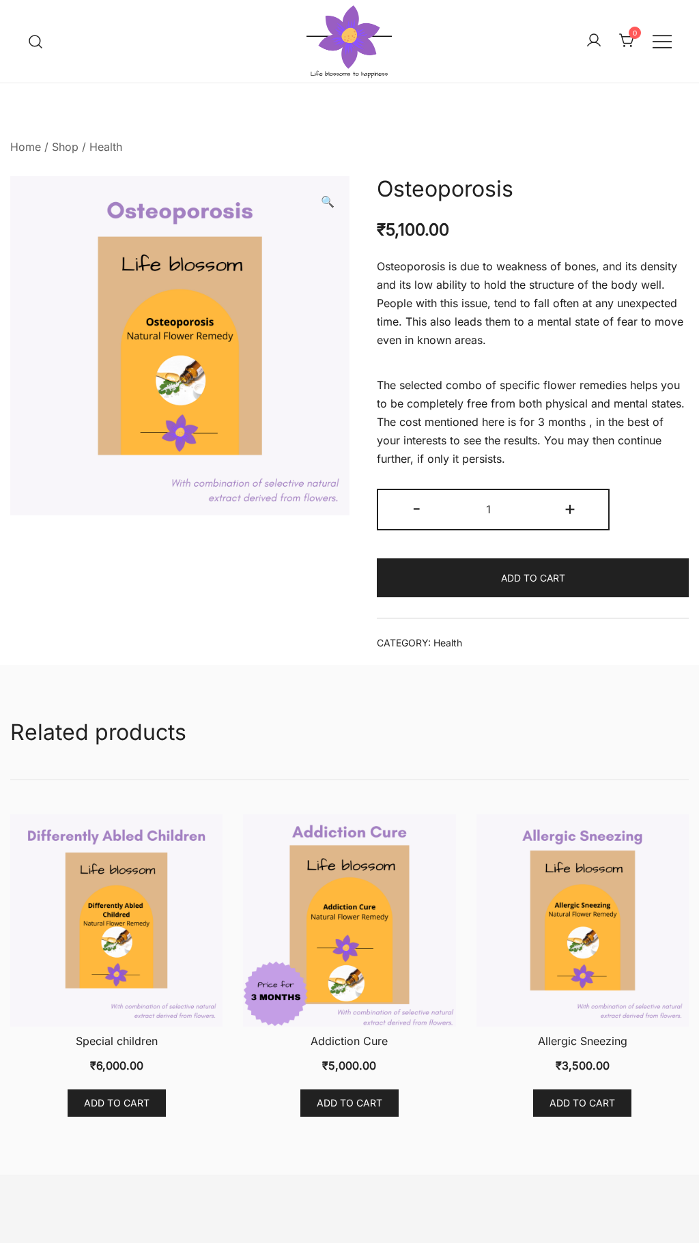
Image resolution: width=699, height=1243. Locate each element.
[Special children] (116, 920)
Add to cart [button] (116, 1103)
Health (105, 147)
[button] (327, 201)
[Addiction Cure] (349, 920)
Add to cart (533, 578)
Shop (65, 147)
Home (25, 147)
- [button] (416, 508)
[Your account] (594, 41)
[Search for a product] (35, 41)
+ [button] (570, 508)
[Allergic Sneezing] (582, 920)
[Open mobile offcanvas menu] (662, 41)
